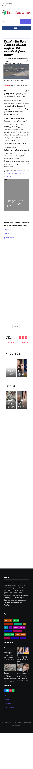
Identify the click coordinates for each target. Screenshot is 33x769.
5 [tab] (22, 214)
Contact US (7, 699)
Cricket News (17, 624)
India (6, 627)
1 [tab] (10, 214)
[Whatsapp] (13, 690)
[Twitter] (7, 690)
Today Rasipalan (8, 624)
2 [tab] (13, 214)
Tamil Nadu (16, 620)
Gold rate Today (17, 631)
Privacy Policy (8, 703)
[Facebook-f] (5, 690)
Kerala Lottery (8, 631)
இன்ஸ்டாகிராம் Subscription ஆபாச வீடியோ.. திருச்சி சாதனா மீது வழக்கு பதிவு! (22, 371)
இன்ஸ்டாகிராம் (9, 237)
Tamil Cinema (8, 620)
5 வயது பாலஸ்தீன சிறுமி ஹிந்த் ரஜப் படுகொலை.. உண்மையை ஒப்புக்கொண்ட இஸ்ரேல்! (16, 195)
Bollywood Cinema (9, 634)
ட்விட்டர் (7, 233)
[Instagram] (10, 690)
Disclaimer (7, 711)
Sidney (16, 327)
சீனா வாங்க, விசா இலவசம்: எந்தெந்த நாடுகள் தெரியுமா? (16, 173)
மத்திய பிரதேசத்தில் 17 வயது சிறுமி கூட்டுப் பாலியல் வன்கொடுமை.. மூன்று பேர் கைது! (22, 402)
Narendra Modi (14, 638)
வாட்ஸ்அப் (8, 229)
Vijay (10, 627)
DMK (24, 624)
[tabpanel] (16, 195)
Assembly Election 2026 (19, 627)
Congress (7, 638)
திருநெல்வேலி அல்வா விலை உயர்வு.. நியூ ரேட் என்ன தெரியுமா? (11, 372)
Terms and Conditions (9, 707)
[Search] (25, 21)
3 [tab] (16, 214)
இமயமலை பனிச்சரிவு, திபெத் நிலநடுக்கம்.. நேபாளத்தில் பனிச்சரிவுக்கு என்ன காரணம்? (11, 403)
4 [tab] (20, 214)
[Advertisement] (16, 256)
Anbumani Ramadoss (20, 634)
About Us (7, 696)
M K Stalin (22, 638)
